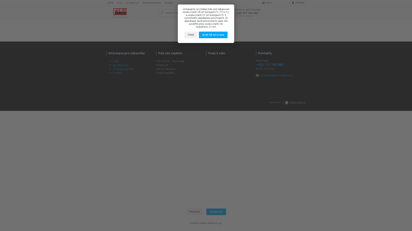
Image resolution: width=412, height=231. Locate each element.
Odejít (191, 34)
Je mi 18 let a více (213, 35)
